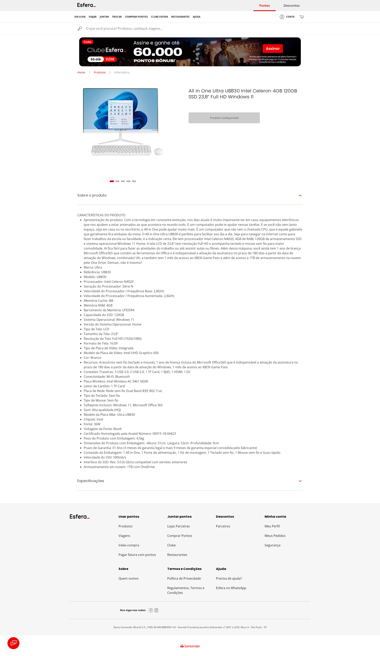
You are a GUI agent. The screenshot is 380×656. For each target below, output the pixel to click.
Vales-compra (129, 545)
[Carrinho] (302, 17)
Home (81, 72)
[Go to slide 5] (134, 181)
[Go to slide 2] (117, 181)
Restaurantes (177, 555)
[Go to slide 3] (123, 181)
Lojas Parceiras (178, 526)
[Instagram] (156, 610)
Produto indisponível (224, 118)
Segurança (272, 545)
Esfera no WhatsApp (231, 588)
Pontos (264, 5)
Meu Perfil (272, 526)
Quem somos (129, 578)
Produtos (100, 72)
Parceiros (223, 526)
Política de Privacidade (184, 578)
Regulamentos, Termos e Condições (185, 590)
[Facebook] (150, 610)
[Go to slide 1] (112, 181)
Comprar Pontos (179, 536)
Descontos (292, 5)
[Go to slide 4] (128, 181)
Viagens (124, 536)
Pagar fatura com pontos (137, 555)
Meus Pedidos (275, 536)
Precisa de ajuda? (229, 578)
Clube (171, 545)
